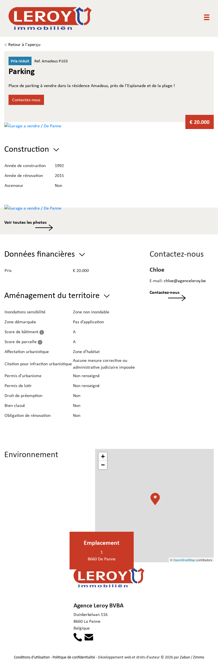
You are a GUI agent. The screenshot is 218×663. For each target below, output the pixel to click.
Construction (27, 148)
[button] (156, 507)
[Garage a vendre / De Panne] (32, 125)
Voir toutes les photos (25, 222)
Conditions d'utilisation (32, 657)
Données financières (40, 253)
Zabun (185, 657)
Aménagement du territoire (53, 295)
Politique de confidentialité (74, 657)
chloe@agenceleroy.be (185, 281)
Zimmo (198, 657)
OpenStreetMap (184, 560)
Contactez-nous (26, 100)
